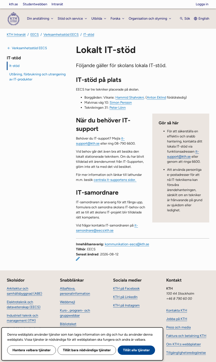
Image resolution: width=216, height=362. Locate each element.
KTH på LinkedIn (125, 297)
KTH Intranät (16, 35)
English (203, 18)
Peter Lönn (117, 108)
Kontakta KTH (176, 310)
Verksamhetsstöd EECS (61, 35)
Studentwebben (35, 4)
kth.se (13, 4)
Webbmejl (67, 302)
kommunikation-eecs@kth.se (127, 244)
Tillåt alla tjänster (136, 350)
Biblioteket (68, 324)
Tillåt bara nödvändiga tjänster (87, 350)
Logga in (202, 4)
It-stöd (14, 66)
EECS (34, 35)
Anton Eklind (156, 97)
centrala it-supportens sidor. (115, 180)
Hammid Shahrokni (129, 97)
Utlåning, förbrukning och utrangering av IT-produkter (37, 76)
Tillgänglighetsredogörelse (186, 353)
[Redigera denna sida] (78, 259)
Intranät (57, 4)
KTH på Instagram (126, 305)
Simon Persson (121, 102)
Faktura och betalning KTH (186, 336)
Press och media (178, 327)
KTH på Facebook (126, 288)
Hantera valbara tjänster (31, 350)
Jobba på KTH (176, 319)
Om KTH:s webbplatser (183, 344)
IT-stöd (88, 35)
